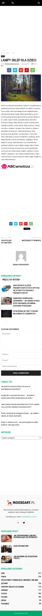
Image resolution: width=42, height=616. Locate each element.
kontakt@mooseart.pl (28, 517)
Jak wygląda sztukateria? (6, 241)
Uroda (3, 600)
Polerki (4, 597)
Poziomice (5, 604)
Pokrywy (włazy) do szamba (12, 587)
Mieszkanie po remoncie (31, 240)
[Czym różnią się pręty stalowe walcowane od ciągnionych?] (6, 313)
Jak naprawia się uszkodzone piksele (25, 557)
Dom (3, 56)
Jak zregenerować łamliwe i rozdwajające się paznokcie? (25, 536)
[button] (39, 3)
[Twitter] (24, 523)
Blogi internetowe (21, 546)
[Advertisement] (21, 28)
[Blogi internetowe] (6, 549)
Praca (3, 577)
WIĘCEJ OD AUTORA (11, 279)
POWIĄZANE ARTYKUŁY (11, 276)
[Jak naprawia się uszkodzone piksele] (6, 559)
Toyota (4, 594)
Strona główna (5, 53)
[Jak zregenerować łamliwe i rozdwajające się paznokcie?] (6, 538)
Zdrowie (4, 590)
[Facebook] (18, 523)
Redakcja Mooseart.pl (12, 64)
